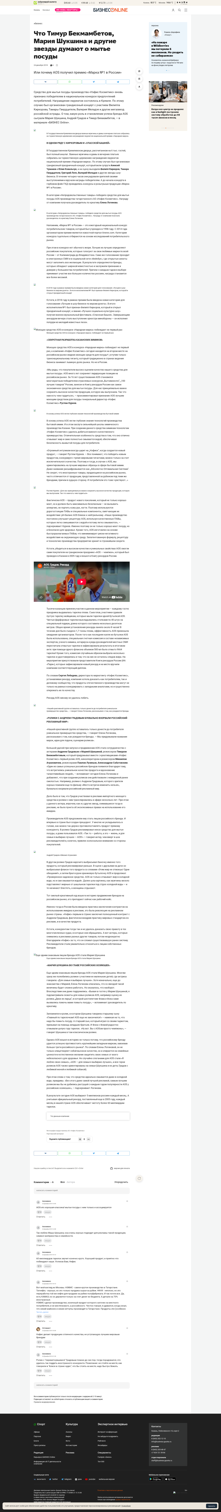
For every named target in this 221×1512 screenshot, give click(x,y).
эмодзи (47, 1212)
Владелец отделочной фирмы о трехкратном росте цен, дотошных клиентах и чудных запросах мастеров (167, 59)
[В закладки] (139, 79)
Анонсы (69, 1432)
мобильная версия (107, 1479)
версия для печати (122, 1168)
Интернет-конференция (107, 1432)
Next (184, 70)
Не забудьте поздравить (108, 1436)
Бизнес (38, 23)
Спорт (40, 1424)
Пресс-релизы (40, 1445)
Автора (71, 1182)
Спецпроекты (104, 1452)
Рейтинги (102, 1441)
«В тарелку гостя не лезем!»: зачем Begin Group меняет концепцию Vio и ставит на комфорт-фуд (167, 113)
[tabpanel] (168, 45)
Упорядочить (121, 1182)
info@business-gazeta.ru (161, 1442)
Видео (68, 1436)
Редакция (38, 1452)
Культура (72, 1424)
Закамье (46, 10)
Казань (146, 3)
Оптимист (46, 1328)
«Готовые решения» (172, 35)
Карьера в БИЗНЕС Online (44, 1457)
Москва (162, 3)
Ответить (40, 1217)
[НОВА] (67, 11)
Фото (68, 1441)
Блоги (36, 1441)
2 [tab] (167, 70)
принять (211, 1506)
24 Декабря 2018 (41, 65)
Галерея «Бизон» (105, 1457)
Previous (152, 70)
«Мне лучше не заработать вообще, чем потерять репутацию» (167, 47)
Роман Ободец (170, 32)
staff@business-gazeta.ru (161, 1461)
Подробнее (126, 1506)
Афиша (37, 1432)
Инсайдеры (102, 1445)
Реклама (70, 1452)
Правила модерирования (44, 1402)
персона (154, 26)
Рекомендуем (157, 105)
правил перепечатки (122, 1500)
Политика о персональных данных (110, 1490)
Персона (37, 1436)
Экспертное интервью (113, 1424)
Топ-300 (101, 1462)
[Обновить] (139, 1178)
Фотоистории (71, 1445)
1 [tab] (166, 70)
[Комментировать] (139, 71)
